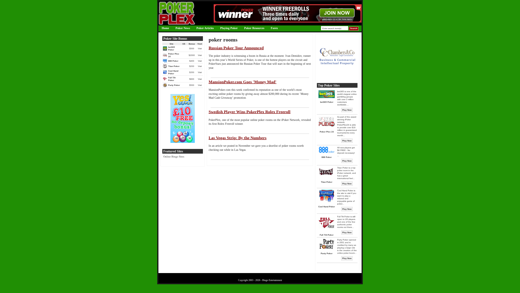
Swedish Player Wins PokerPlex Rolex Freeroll (249, 111)
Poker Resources (254, 28)
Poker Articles (205, 28)
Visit (200, 48)
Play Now (347, 110)
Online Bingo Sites (173, 156)
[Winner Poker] (288, 21)
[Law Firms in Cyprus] (337, 76)
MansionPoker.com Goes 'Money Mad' (242, 82)
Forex (274, 28)
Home (165, 28)
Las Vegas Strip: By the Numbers (237, 138)
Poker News (183, 28)
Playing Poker (229, 28)
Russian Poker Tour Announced (236, 48)
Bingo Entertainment (272, 280)
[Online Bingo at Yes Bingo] (182, 141)
